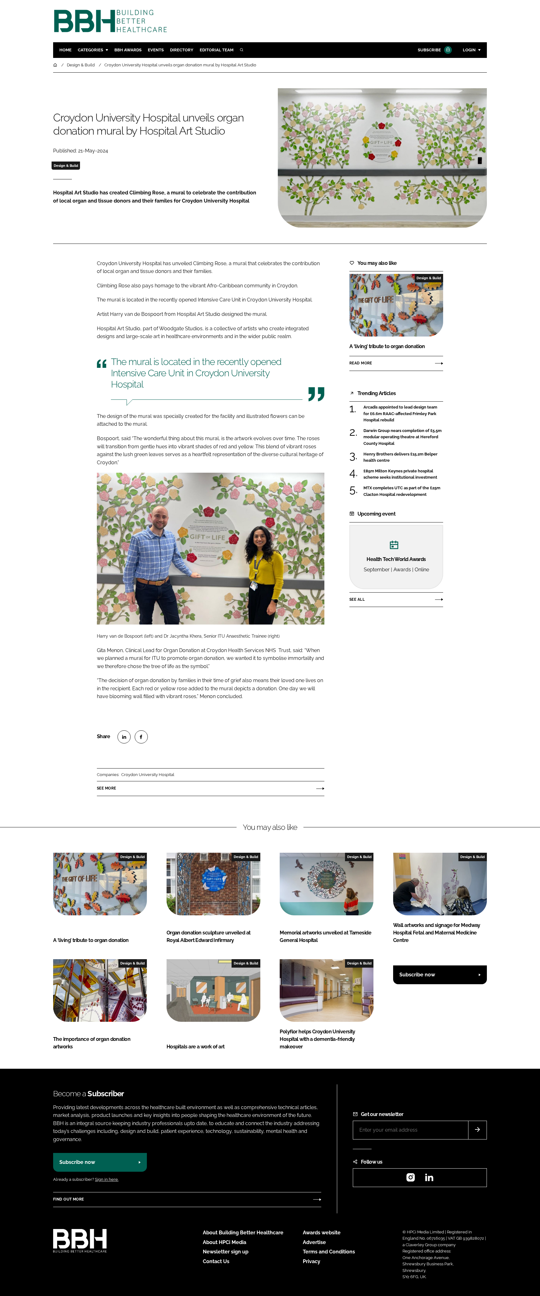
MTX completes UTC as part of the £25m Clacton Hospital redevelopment (401, 491)
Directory (181, 50)
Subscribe (429, 50)
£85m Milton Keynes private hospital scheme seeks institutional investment (400, 474)
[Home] (55, 65)
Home (65, 50)
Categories (90, 50)
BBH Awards (128, 50)
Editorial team (216, 50)
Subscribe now (417, 975)
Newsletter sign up (225, 1252)
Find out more (68, 1199)
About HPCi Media (224, 1242)
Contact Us (216, 1261)
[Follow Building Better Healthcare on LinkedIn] (429, 1179)
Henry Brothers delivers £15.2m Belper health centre (400, 457)
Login (469, 50)
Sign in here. (106, 1179)
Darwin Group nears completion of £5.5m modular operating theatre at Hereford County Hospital (402, 437)
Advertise (314, 1242)
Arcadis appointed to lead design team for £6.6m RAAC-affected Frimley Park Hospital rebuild (400, 413)
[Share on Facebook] (141, 736)
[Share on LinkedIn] (124, 736)
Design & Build (66, 165)
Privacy (311, 1261)
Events (156, 50)
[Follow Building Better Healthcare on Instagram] (411, 1179)
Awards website (322, 1233)
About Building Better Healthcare (243, 1233)
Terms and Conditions (329, 1252)
